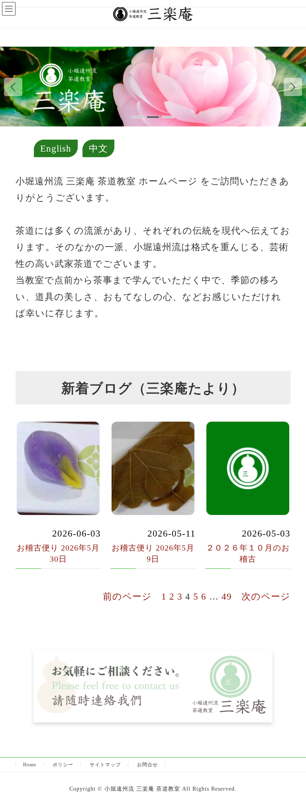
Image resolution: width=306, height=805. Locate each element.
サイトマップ (105, 765)
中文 (98, 148)
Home (29, 765)
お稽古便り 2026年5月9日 (153, 553)
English (55, 148)
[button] (293, 87)
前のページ (127, 596)
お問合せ (147, 765)
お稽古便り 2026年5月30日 (58, 553)
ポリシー (63, 765)
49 (227, 596)
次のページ (265, 596)
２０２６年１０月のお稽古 (248, 553)
